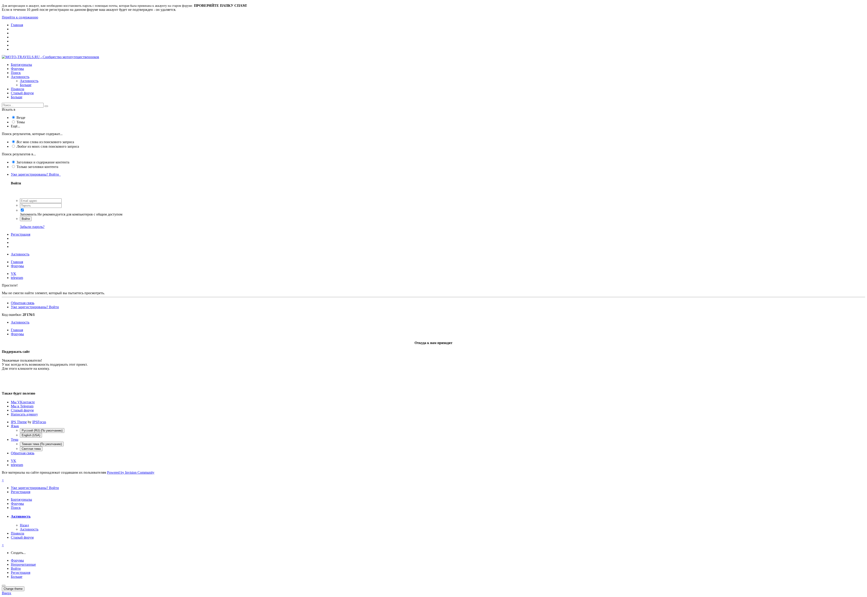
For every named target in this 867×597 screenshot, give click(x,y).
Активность (20, 77)
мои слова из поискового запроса (45, 142)
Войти (26, 218)
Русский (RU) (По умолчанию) (42, 430)
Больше (25, 85)
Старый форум (22, 93)
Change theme (13, 588)
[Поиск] (46, 106)
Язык (15, 426)
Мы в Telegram (22, 406)
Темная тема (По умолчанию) (42, 444)
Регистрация (20, 234)
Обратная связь (22, 303)
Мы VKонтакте (23, 402)
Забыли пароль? (32, 227)
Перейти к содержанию (20, 17)
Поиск (16, 73)
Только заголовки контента (37, 167)
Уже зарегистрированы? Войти (36, 174)
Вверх (6, 593)
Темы (20, 122)
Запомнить (28, 214)
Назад (24, 525)
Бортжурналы (21, 65)
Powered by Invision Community (130, 472)
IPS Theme (19, 422)
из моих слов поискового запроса (47, 146)
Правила (17, 89)
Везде (20, 117)
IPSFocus (39, 422)
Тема (14, 439)
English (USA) (31, 435)
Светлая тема (31, 448)
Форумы (17, 69)
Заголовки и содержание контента (42, 162)
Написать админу (24, 414)
